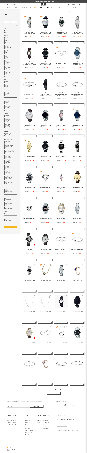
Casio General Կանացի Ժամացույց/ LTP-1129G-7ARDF (61, 188)
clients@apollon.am (11, 450)
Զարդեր (23, 7)
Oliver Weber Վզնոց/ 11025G (45, 280)
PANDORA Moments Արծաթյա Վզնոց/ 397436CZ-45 (61, 343)
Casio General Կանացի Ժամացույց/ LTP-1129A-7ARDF (77, 33)
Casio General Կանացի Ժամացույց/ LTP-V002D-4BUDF (61, 126)
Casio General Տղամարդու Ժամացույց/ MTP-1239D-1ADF (61, 33)
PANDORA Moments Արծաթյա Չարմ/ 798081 (29, 219)
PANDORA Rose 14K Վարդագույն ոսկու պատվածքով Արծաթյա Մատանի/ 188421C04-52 (45, 374)
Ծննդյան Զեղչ (46, 428)
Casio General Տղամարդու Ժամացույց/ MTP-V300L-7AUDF (29, 126)
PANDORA (40, 7)
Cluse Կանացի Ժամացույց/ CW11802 (29, 157)
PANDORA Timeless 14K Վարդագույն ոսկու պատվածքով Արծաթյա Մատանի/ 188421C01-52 (77, 281)
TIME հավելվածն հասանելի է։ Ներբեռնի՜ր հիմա (43, 1)
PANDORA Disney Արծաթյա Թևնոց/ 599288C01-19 (61, 374)
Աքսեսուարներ (29, 7)
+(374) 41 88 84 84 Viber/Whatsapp (65, 419)
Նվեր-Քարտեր (46, 420)
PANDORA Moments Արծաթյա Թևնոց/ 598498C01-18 (29, 374)
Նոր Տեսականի (10, 7)
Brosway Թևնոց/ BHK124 (29, 94)
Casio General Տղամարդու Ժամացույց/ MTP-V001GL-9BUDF (77, 188)
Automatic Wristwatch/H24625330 (29, 250)
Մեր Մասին (27, 420)
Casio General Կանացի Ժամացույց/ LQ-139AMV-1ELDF (45, 95)
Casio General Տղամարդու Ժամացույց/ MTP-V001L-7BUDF (45, 33)
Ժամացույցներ (17, 7)
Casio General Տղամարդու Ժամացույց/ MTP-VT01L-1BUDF (77, 312)
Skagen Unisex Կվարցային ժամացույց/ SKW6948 (61, 157)
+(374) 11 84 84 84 (61, 415)
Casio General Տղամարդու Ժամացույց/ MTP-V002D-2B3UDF (77, 126)
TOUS (45, 7)
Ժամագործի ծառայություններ (12, 422)
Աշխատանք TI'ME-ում (29, 432)
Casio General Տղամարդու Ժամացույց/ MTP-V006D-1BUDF (77, 343)
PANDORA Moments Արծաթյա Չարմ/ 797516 (45, 188)
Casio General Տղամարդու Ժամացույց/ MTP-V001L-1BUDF (45, 157)
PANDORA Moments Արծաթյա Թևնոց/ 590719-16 (77, 95)
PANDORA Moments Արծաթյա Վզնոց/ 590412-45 (45, 312)
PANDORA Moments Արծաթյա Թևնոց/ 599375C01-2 (45, 343)
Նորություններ (46, 426)
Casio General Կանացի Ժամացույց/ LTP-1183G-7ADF (61, 219)
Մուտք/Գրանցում (72, 4)
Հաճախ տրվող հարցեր (11, 420)
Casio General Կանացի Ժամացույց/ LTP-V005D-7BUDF (61, 281)
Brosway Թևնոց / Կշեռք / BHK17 (61, 249)
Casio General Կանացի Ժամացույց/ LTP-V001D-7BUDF (29, 33)
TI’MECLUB (27, 434)
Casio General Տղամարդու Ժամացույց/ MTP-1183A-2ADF (77, 64)
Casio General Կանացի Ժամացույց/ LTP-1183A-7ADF (77, 219)
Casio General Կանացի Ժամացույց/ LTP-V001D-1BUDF (77, 157)
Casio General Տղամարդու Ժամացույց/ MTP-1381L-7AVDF (45, 250)
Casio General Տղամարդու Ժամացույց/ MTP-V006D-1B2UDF (45, 126)
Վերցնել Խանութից (29, 430)
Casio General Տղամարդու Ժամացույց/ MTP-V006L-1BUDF (45, 64)
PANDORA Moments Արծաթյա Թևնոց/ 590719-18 (77, 250)
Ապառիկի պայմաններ (29, 424)
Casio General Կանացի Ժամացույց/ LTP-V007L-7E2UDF (29, 64)
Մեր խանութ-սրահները (62, 426)
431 (60, 389)
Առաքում (27, 422)
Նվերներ (35, 7)
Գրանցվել (39, 420)
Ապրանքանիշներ (56, 7)
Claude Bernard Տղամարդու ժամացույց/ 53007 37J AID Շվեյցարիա (29, 343)
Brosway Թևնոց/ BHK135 (61, 63)
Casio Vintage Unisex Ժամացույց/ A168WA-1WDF (45, 219)
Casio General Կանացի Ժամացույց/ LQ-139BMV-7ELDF (61, 312)
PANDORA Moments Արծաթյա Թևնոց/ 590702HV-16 (61, 95)
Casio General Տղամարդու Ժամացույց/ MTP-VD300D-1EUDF (29, 188)
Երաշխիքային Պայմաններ (12, 424)
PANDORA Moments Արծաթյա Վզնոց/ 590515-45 (29, 312)
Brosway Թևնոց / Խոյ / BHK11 (77, 373)
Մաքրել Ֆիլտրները (13, 14)
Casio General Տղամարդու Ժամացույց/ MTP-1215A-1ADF (29, 281)
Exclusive (49, 7)
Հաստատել (10, 227)
